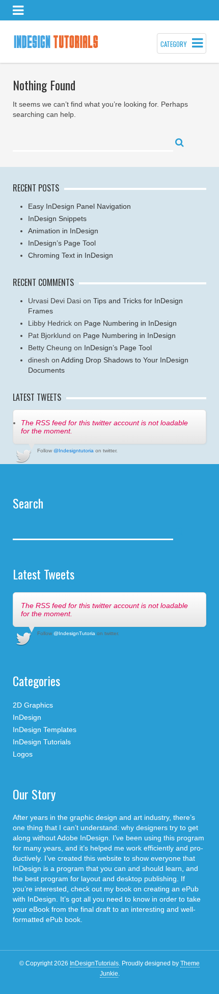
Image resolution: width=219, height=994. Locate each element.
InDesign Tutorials (42, 742)
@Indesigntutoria (73, 450)
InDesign (27, 717)
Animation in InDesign (63, 231)
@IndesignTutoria (74, 633)
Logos (23, 754)
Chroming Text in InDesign (70, 255)
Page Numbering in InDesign (130, 323)
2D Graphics (33, 705)
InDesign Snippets (57, 218)
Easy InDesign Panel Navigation (79, 206)
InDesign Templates (44, 729)
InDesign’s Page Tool (62, 243)
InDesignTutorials (94, 963)
